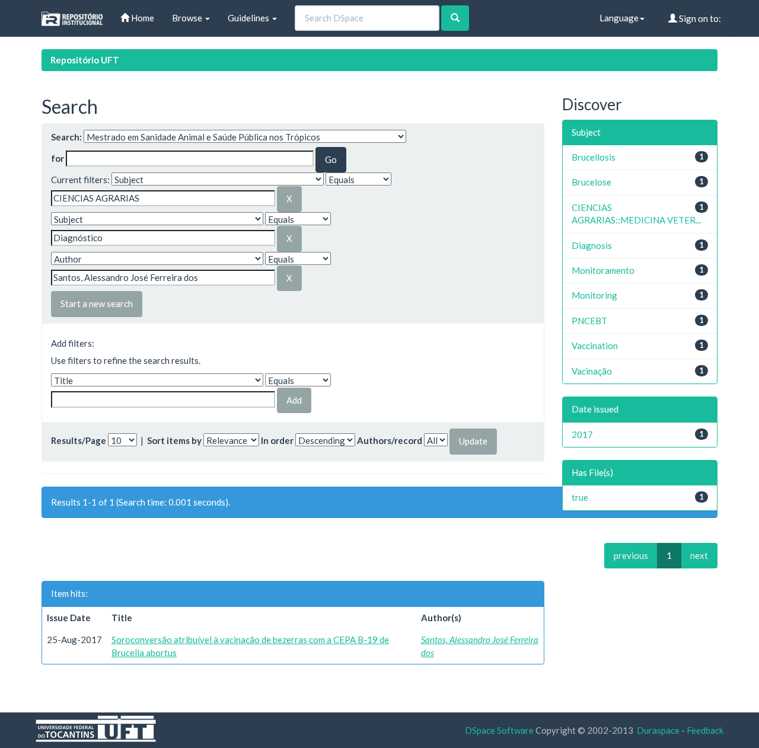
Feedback (705, 730)
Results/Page (78, 440)
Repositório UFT (84, 60)
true (580, 497)
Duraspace (658, 730)
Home (141, 17)
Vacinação (592, 371)
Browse (188, 17)
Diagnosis (592, 245)
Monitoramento (603, 270)
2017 (582, 434)
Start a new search (96, 303)
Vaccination (595, 345)
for (57, 158)
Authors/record (389, 440)
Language (619, 17)
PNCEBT (589, 320)
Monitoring (594, 295)
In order (277, 440)
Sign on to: (699, 18)
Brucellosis (594, 157)
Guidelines (249, 17)
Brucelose (591, 182)
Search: (66, 137)
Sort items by (174, 440)
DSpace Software (499, 730)
